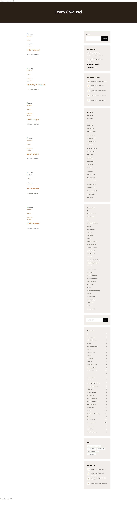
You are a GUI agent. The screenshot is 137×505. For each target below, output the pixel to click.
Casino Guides (91, 229)
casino (89, 226)
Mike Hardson (33, 50)
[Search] (105, 320)
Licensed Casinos (92, 247)
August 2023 (90, 194)
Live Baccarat (91, 250)
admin (92, 81)
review (89, 293)
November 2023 (91, 184)
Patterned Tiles (91, 281)
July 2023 (90, 197)
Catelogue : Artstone (101, 81)
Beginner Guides (91, 214)
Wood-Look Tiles (92, 309)
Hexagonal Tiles (91, 244)
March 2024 (90, 171)
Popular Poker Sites (92, 67)
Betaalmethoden (92, 217)
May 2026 (90, 122)
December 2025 (91, 138)
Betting (89, 220)
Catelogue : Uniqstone (101, 95)
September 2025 (92, 148)
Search (88, 35)
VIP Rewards (90, 303)
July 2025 (90, 155)
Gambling (90, 238)
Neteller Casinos (91, 269)
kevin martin (33, 188)
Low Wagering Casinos (93, 260)
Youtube (29, 46)
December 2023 (91, 181)
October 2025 (91, 145)
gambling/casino (92, 241)
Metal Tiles (90, 266)
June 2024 (90, 161)
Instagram (29, 44)
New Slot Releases (92, 275)
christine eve (33, 223)
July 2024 (90, 158)
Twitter (29, 40)
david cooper (33, 119)
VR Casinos (90, 306)
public (89, 287)
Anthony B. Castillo (36, 84)
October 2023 (91, 187)
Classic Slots (90, 235)
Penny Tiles (90, 284)
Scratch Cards (91, 296)
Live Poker (90, 257)
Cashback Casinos (92, 223)
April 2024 (90, 168)
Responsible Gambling (93, 290)
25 (87, 211)
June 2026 (90, 118)
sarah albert (33, 154)
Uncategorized (91, 299)
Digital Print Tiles (94, 446)
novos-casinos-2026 (93, 278)
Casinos (89, 232)
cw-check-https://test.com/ (94, 56)
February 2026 (91, 132)
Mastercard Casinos (93, 263)
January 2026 (91, 135)
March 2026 (90, 128)
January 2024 (91, 177)
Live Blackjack (91, 253)
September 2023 (92, 191)
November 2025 (91, 141)
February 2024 (91, 174)
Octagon (101, 448)
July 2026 (90, 115)
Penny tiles (91, 454)
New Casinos (90, 272)
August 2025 (90, 151)
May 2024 (90, 164)
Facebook (29, 36)
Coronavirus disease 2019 (94, 53)
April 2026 (90, 125)
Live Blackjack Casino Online (94, 64)
